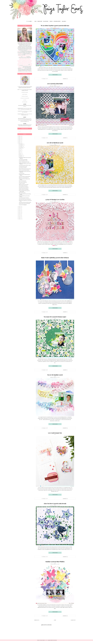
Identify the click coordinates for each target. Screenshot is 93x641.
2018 (19, 207)
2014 (19, 212)
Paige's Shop (39, 21)
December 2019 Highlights (23, 204)
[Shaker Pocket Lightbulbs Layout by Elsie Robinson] (55, 299)
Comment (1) (65, 252)
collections (45, 21)
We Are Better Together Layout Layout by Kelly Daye (55, 25)
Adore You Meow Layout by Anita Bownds (55, 503)
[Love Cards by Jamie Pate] (55, 486)
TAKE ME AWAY (26, 64)
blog (35, 21)
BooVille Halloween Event (26, 111)
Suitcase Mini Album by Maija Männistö (24, 176)
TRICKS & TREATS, (27, 58)
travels (51, 21)
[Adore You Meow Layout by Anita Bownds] (55, 545)
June (20, 150)
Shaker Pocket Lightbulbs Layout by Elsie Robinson (55, 257)
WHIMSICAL (22, 63)
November (21, 145)
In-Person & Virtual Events (24, 98)
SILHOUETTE (20, 67)
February (21, 155)
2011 (19, 215)
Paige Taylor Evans (41, 640)
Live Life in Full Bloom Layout (55, 142)
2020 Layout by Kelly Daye (23, 182)
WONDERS (25, 61)
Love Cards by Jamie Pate (55, 433)
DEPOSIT (24, 106)
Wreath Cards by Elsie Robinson (23, 188)
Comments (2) (65, 194)
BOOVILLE (26, 54)
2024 (19, 138)
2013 (19, 213)
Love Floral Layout (21, 173)
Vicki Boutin (22, 120)
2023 (19, 139)
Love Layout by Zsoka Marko (55, 83)
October (21, 146)
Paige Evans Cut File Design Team (24, 177)
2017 (19, 208)
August (20, 148)
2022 (19, 140)
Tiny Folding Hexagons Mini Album (24, 197)
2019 (19, 206)
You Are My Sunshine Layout (55, 375)
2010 (19, 216)
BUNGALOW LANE (20, 61)
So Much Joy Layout (22, 183)
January (20, 156)
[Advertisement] (24, 235)
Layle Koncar (27, 120)
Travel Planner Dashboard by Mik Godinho (25, 202)
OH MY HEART (21, 64)
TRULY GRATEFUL (28, 62)
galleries (64, 21)
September (21, 147)
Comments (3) (65, 78)
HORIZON (19, 63)
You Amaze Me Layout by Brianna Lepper (55, 317)
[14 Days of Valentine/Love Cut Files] (55, 240)
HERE (30, 109)
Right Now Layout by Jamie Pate (23, 184)
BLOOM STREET (23, 62)
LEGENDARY (24, 56)
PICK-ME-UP (27, 63)
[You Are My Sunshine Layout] (55, 415)
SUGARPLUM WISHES (27, 59)
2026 (19, 136)
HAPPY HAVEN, (22, 58)
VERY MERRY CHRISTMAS (25, 55)
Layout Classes (24, 94)
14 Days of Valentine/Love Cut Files (54, 199)
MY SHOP (23, 68)
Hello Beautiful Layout (22, 192)
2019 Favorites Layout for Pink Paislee (24, 203)
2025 (19, 137)
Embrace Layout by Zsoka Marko (24, 189)
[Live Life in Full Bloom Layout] (55, 183)
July (20, 149)
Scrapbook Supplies (25, 92)
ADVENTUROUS (21, 59)
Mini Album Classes (25, 96)
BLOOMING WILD (20, 60)
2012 (19, 214)
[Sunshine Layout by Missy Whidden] (55, 603)
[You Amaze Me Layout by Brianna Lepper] (55, 357)
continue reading (55, 74)
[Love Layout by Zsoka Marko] (55, 125)
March (20, 154)
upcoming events (57, 21)
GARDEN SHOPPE (25, 60)
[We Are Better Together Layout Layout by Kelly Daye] (55, 66)
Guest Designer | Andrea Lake (23, 185)
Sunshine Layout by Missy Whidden (54, 561)
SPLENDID (30, 60)
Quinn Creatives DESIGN (52, 640)
